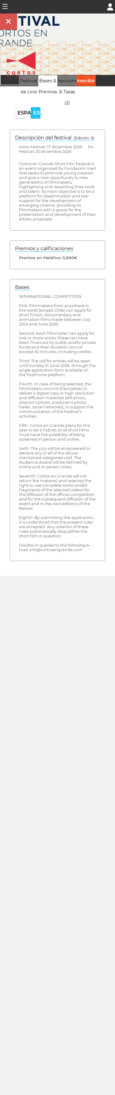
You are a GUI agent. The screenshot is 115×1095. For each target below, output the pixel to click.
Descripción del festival (54, 138)
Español (21, 113)
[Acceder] (110, 6)
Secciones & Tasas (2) (68, 92)
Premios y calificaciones (44, 248)
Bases (22, 287)
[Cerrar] (8, 22)
